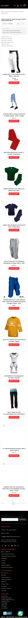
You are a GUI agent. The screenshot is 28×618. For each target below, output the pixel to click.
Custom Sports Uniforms (7, 554)
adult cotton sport (5, 44)
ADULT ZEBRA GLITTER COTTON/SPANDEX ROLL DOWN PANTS (14, 413)
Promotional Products (7, 567)
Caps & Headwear (5, 565)
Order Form (4, 596)
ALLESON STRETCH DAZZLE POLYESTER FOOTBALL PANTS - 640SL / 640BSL (14, 115)
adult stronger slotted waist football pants (11, 30)
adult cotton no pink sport (6, 38)
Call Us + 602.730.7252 (7, 617)
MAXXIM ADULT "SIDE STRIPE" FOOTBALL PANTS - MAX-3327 (14, 75)
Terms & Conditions (6, 579)
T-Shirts (3, 560)
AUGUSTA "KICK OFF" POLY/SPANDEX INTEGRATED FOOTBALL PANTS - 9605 (14, 262)
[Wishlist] (21, 5)
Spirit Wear (4, 558)
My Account (4, 572)
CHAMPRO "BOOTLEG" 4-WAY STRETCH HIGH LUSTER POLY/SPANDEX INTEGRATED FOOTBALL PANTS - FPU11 (14, 301)
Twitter (5, 545)
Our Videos (4, 608)
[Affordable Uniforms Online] (6, 5)
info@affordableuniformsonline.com (10, 536)
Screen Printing (5, 601)
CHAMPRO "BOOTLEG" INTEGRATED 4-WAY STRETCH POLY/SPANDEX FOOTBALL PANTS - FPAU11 (14, 488)
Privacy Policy (4, 584)
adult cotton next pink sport (7, 45)
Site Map (3, 575)
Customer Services (6, 588)
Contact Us (4, 586)
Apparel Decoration (6, 598)
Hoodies (3, 563)
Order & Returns (5, 577)
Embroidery (4, 603)
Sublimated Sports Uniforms (8, 556)
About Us (3, 581)
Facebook (2, 545)
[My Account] (17, 5)
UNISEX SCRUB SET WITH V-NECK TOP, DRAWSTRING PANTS (14, 189)
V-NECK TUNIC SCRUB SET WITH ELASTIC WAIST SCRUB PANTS (14, 226)
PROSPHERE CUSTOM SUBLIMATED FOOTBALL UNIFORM (14, 376)
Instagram (18, 545)
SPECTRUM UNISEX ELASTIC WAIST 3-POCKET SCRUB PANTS (14, 153)
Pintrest (15, 545)
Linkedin (9, 545)
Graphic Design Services (7, 599)
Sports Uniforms (5, 551)
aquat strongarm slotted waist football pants (12, 32)
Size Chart (4, 590)
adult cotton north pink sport (7, 42)
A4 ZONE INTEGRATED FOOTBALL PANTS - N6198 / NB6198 (14, 449)
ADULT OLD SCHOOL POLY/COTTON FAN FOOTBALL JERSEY (14, 340)
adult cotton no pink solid (6, 40)
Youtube (12, 545)
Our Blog (3, 606)
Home (1, 10)
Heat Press (4, 604)
